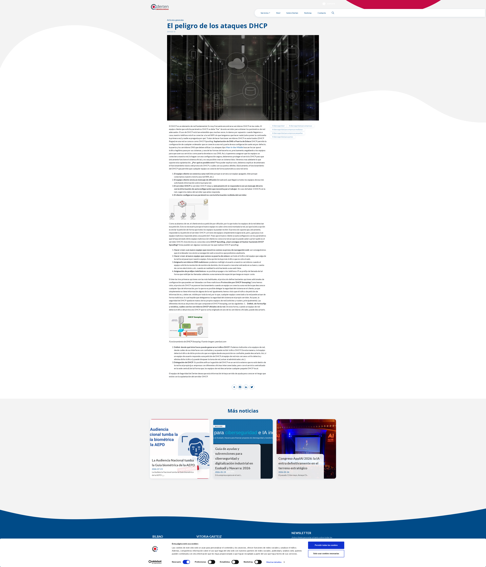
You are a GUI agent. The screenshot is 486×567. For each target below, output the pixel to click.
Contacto (322, 13)
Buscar (334, 13)
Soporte (331, 4)
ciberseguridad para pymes (283, 137)
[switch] (211, 562)
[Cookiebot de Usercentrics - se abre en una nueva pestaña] (155, 562)
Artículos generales (175, 20)
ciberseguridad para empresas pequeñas (288, 133)
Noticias (308, 13)
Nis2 (278, 13)
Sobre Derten (292, 13)
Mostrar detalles (273, 562)
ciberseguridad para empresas (301, 126)
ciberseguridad (278, 126)
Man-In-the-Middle (234, 147)
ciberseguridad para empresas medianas (288, 129)
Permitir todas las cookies (326, 545)
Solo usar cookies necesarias (326, 553)
